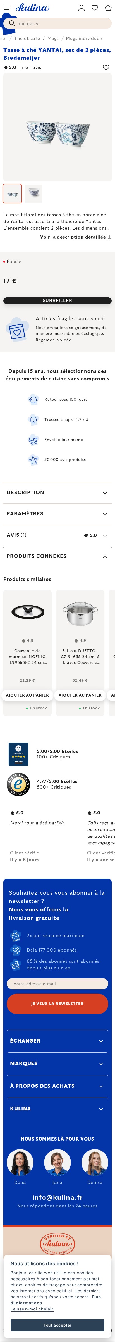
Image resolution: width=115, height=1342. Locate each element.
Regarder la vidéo (53, 340)
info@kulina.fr (57, 1197)
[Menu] (6, 7)
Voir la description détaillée (73, 237)
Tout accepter (57, 1325)
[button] (27, 693)
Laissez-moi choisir (32, 1309)
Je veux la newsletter (57, 1004)
